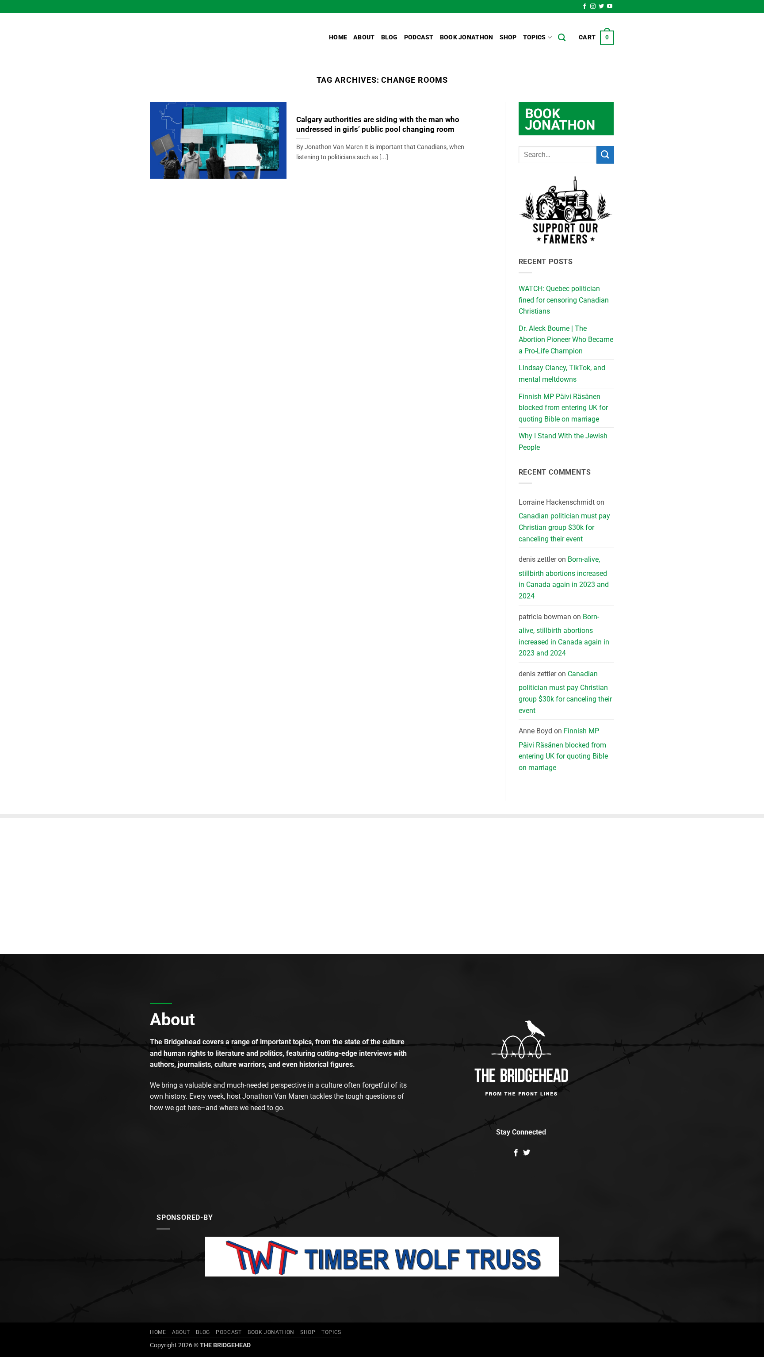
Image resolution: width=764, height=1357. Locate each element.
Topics (534, 37)
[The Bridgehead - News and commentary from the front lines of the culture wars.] (209, 37)
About (363, 37)
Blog (389, 37)
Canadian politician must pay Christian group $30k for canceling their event (564, 527)
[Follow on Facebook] (584, 7)
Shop (508, 37)
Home (338, 37)
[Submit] (605, 154)
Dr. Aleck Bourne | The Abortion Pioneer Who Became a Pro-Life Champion (566, 339)
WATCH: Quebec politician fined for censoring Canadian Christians (564, 299)
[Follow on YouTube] (609, 7)
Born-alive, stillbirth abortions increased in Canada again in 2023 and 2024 (564, 577)
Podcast (419, 37)
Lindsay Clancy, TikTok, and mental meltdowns (562, 373)
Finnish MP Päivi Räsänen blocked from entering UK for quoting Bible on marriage (563, 407)
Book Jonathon (466, 37)
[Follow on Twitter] (601, 7)
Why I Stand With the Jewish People (563, 442)
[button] (596, 37)
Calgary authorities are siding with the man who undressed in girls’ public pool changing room (377, 124)
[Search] (561, 38)
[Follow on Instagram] (593, 7)
